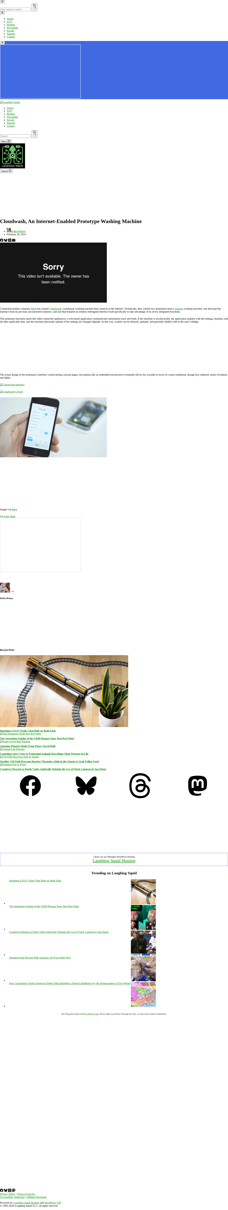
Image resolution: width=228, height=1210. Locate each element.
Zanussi (179, 308)
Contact (11, 126)
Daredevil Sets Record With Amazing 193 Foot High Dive (40, 957)
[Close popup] (2, 43)
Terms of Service (26, 1194)
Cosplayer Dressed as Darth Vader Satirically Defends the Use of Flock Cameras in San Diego (53, 769)
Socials (10, 120)
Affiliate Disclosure (36, 1197)
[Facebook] (2, 241)
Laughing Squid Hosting (114, 860)
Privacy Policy (7, 1194)
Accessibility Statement (12, 1197)
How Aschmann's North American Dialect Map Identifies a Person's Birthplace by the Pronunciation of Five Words (70, 983)
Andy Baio (9, 516)
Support (11, 123)
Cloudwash (55, 308)
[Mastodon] (198, 797)
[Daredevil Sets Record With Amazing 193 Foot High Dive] (143, 980)
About (10, 108)
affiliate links (93, 1014)
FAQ (9, 111)
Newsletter (12, 117)
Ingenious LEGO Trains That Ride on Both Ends (28, 730)
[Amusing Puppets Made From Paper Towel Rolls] (15, 741)
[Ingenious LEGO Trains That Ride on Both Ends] (64, 726)
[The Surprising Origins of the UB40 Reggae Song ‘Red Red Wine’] (20, 733)
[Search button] (34, 134)
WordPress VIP (53, 1202)
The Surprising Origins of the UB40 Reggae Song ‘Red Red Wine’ (37, 738)
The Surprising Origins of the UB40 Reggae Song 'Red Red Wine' (44, 906)
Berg (33, 308)
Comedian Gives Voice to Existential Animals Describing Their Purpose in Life (44, 753)
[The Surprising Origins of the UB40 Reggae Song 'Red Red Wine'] (143, 929)
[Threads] (10, 241)
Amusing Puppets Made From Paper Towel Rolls (28, 746)
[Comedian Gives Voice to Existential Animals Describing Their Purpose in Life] (12, 749)
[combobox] (15, 136)
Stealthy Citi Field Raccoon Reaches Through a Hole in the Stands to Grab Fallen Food (49, 761)
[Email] (13, 241)
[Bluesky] (6, 241)
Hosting (11, 114)
